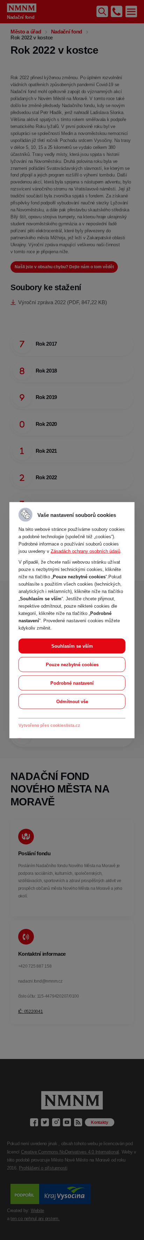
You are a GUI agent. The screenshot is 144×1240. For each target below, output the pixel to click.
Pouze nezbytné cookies (72, 664)
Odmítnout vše (72, 701)
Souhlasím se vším (72, 645)
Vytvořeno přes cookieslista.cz (49, 725)
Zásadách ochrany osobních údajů (85, 551)
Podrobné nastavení (72, 682)
